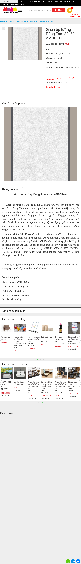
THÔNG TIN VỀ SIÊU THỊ (8, 1)
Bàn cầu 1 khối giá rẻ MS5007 (33, 338)
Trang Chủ (3, 21)
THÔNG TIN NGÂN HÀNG (34, 1)
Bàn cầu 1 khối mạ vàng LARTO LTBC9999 (46, 384)
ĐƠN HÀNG (4, 4)
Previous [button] (1, 339)
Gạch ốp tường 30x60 (29, 21)
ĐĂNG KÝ (23, 4)
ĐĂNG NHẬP (15, 4)
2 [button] (40, 359)
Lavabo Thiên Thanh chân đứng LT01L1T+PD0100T (61, 384)
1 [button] (37, 359)
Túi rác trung (72, 337)
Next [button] (80, 339)
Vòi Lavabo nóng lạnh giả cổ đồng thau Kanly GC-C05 (73, 385)
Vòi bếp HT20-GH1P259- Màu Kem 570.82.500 (6, 384)
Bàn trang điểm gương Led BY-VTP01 (19, 384)
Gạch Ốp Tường (14, 21)
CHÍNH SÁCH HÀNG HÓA (53, 1)
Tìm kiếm (58, 10)
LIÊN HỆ (21, 1)
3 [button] (44, 359)
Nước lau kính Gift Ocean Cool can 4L (7, 339)
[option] (7, 335)
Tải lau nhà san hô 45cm (19, 338)
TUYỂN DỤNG (68, 1)
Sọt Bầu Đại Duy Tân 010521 (60, 338)
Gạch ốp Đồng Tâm (46, 21)
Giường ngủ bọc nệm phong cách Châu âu (33, 384)
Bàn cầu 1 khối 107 (46, 338)
